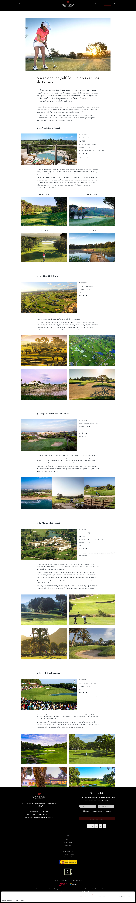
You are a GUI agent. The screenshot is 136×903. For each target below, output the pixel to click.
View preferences (124, 896)
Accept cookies (83, 896)
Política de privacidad (18, 900)
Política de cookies (7, 900)
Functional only (103, 896)
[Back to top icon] (68, 835)
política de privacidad (104, 811)
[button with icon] (89, 826)
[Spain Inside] (68, 4)
